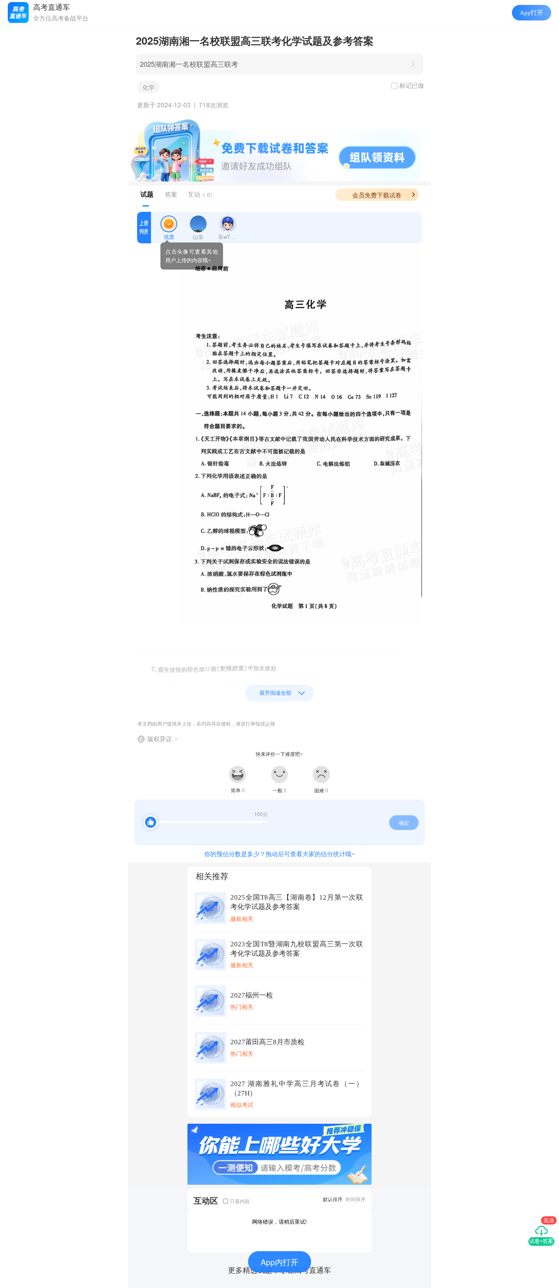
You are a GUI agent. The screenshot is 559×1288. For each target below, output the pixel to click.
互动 (201, 194)
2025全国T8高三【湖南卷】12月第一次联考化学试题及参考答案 (296, 902)
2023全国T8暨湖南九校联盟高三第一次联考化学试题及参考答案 (296, 948)
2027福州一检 (251, 995)
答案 (171, 194)
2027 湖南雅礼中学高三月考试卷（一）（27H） (296, 1088)
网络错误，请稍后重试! (279, 1221)
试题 (146, 194)
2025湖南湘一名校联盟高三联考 (189, 64)
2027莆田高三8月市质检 (267, 1042)
